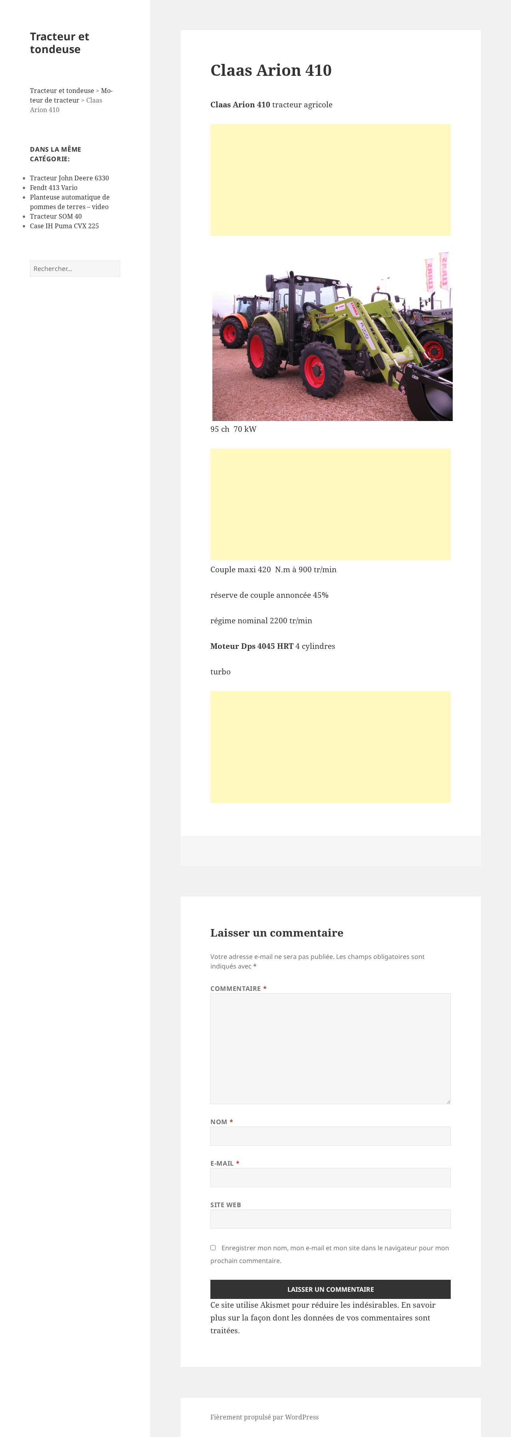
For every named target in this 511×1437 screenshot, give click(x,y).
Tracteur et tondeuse (59, 42)
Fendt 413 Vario (53, 187)
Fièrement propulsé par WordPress (264, 1417)
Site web (225, 1204)
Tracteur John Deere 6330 (69, 178)
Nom (221, 1121)
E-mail (225, 1163)
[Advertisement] (330, 180)
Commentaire (238, 988)
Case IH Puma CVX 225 (64, 225)
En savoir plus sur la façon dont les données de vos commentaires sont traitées (323, 1318)
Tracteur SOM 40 (56, 216)
